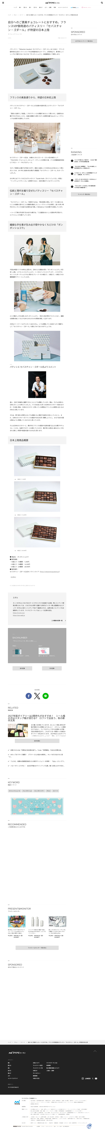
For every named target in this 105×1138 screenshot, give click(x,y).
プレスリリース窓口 (38, 1065)
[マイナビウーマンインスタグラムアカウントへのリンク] (83, 1078)
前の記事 (22, 668)
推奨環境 (35, 1075)
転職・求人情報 (65, 1100)
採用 (54, 1126)
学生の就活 (33, 1100)
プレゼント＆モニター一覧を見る (37, 948)
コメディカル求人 (63, 1118)
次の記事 (51, 668)
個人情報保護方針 (66, 1126)
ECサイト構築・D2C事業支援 (37, 1112)
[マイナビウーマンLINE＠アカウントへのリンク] (87, 1078)
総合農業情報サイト (70, 1111)
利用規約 (48, 1065)
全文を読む (37, 741)
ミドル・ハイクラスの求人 (80, 1100)
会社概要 (38, 1126)
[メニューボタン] (3, 2)
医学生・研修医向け (56, 1100)
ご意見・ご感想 (50, 1070)
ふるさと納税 (47, 1112)
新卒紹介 (57, 1116)
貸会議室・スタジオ (63, 1123)
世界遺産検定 (61, 1111)
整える (25, 7)
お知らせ (35, 1070)
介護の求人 (33, 1120)
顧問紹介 (42, 1118)
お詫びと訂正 (36, 1078)
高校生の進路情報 (34, 1106)
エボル (9, 38)
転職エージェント (64, 1116)
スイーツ (21, 15)
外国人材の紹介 (49, 1120)
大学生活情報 (84, 1109)
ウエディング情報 (53, 1111)
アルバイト (33, 1102)
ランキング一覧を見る (84, 194)
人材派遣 (32, 1116)
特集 (55, 7)
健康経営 (56, 1123)
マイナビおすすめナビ (13, 1087)
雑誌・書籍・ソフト (44, 1111)
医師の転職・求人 (71, 1118)
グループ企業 (59, 1126)
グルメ (15, 15)
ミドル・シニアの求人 (45, 1102)
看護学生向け (48, 1100)
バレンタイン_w (27, 791)
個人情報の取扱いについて (52, 1068)
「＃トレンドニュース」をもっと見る (23, 641)
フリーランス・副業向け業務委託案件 (75, 1102)
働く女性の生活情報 (35, 1111)
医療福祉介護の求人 (35, 1104)
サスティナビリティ (49, 1126)
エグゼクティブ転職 (73, 1116)
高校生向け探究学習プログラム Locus (47, 1106)
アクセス (42, 1126)
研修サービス (33, 1123)
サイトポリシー (37, 1073)
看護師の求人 (55, 1118)
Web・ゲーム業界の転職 (41, 1116)
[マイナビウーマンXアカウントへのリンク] (92, 1078)
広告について (36, 1063)
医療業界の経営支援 (41, 1120)
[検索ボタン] (101, 2)
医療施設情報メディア (72, 1112)
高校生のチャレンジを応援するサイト (59, 1109)
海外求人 (72, 1100)
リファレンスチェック (82, 1123)
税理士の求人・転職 (35, 1118)
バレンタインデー (39, 791)
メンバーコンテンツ (63, 7)
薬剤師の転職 (48, 1118)
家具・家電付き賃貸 (35, 1114)
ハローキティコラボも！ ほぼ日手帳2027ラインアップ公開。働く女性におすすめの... (37, 766)
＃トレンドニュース (15, 34)
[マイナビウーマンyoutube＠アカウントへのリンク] (96, 1078)
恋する (35, 7)
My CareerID (63, 1112)
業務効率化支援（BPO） (43, 1123)
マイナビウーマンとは (51, 1063)
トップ (15, 7)
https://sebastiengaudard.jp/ (49, 572)
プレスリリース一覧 (38, 1068)
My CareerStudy (55, 1112)
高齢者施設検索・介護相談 (63, 1114)
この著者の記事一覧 (57, 620)
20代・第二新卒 (50, 1116)
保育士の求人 (79, 1118)
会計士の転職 (81, 1116)
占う (46, 7)
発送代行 (51, 1123)
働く (20, 7)
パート (38, 1102)
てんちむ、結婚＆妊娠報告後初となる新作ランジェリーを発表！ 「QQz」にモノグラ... (37, 761)
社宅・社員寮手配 (72, 1123)
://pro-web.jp (19, 615)
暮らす (40, 7)
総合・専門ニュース (45, 1109)
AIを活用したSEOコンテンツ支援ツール (48, 1114)
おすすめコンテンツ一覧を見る (84, 41)
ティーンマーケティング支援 (74, 1109)
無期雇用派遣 (86, 1118)
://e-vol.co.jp (19, 613)
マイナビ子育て (78, 1111)
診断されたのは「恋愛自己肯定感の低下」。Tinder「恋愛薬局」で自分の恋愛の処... (36, 750)
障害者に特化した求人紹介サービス (58, 1102)
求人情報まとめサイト (35, 1109)
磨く (30, 7)
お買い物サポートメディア (83, 1112)
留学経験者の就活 (40, 1100)
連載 (50, 7)
